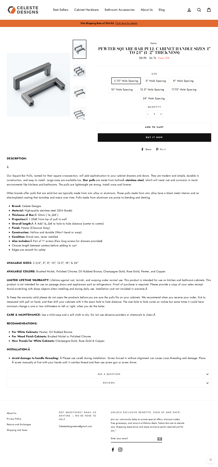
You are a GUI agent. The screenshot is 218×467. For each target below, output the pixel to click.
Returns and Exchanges (19, 424)
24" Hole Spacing (154, 98)
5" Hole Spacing (156, 81)
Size (154, 73)
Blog (162, 10)
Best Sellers (60, 10)
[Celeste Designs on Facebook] (113, 450)
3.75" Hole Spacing (126, 81)
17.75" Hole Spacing (184, 89)
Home (153, 43)
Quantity (154, 107)
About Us (147, 10)
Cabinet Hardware (86, 10)
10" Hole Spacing (122, 89)
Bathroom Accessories (120, 10)
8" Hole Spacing (183, 81)
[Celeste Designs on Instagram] (120, 450)
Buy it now (154, 137)
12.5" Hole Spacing (152, 89)
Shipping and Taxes (17, 430)
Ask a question (109, 374)
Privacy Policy (14, 418)
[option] (109, 23)
